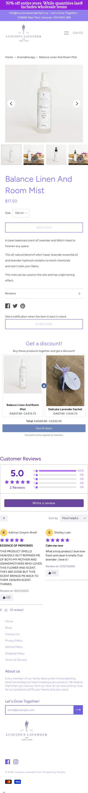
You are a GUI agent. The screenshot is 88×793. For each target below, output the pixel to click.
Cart (78, 33)
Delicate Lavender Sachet (65, 409)
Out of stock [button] (44, 428)
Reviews (10, 293)
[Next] (77, 103)
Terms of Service (16, 660)
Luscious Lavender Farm (28, 772)
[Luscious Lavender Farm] (7, 306)
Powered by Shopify (54, 772)
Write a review (44, 503)
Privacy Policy (14, 640)
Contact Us (12, 634)
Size (8, 213)
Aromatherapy (26, 57)
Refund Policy (14, 647)
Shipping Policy (15, 653)
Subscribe (43, 324)
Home (9, 57)
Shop (8, 627)
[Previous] (11, 103)
